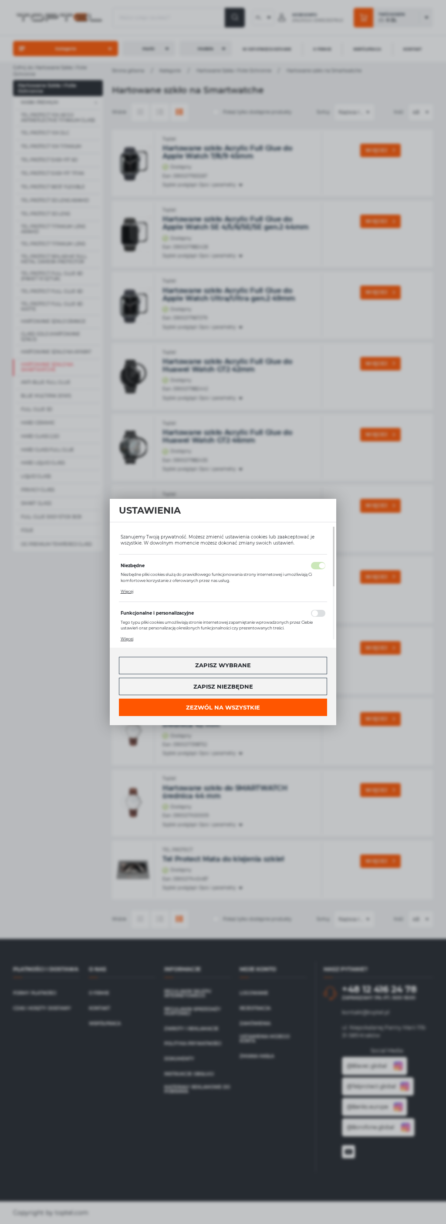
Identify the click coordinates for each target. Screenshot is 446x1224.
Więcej (127, 591)
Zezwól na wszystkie (223, 707)
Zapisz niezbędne (223, 686)
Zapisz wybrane (223, 665)
